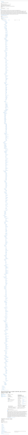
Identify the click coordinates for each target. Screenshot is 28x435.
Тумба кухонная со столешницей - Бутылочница (7, 203)
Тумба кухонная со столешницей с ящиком (7, 206)
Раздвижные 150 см (7, 36)
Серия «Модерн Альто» (6, 53)
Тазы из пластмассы (7, 298)
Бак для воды (6, 352)
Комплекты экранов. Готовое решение (6, 98)
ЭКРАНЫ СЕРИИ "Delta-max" (6, 90)
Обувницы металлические (7, 258)
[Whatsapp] (6, 431)
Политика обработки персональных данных (11, 417)
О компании (3, 389)
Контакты (3, 388)
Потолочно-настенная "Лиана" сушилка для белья (7, 284)
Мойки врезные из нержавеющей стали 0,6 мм (7, 60)
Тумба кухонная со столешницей (5, 192)
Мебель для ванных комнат (5, 245)
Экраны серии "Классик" (6, 88)
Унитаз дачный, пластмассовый (7, 346)
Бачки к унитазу (6, 23)
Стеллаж (6, 233)
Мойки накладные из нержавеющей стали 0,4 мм (7, 67)
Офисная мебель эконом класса (5, 223)
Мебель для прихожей (5, 255)
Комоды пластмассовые (7, 266)
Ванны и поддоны (5, 24)
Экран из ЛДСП (5, 141)
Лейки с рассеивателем (7, 356)
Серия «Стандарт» (7, 54)
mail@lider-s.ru (2, 1)
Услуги (4, 381)
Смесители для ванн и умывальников (5, 38)
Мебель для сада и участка (5, 260)
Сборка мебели (5, 382)
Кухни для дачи (6, 261)
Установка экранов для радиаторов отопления (5, 384)
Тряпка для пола (6, 290)
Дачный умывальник (5, 101)
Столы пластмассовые (7, 272)
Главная (3, 385)
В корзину (9, 398)
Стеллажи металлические (7, 221)
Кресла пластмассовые (7, 271)
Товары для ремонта (4, 374)
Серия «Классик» (6, 52)
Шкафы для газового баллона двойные (6, 372)
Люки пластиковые (7, 76)
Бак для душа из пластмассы (7, 339)
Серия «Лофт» (6, 55)
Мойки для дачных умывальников (7, 164)
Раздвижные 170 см (7, 37)
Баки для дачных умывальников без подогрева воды (7, 154)
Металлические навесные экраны (7, 85)
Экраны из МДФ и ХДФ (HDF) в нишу (6, 129)
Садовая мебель (5, 362)
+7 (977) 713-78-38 (3, 431)
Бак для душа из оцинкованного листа (7, 341)
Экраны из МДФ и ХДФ (6, 92)
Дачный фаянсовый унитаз (7, 344)
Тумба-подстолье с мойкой (5, 189)
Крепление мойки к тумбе (6, 72)
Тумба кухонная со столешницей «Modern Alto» (7, 199)
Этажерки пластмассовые (7, 267)
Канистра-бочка (6, 351)
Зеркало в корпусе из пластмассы (7, 306)
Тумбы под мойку (5, 51)
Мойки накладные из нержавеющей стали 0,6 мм (7, 70)
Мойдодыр (6, 104)
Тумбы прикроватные (7, 242)
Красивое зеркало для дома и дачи (5, 301)
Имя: (1, 3)
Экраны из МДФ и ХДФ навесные (6, 127)
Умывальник (7, 22)
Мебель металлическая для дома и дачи (5, 217)
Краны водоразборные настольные (7, 40)
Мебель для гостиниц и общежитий (5, 236)
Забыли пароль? (6, 17)
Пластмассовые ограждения (7, 361)
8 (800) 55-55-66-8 (2, 432)
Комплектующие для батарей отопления (5, 133)
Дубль (6, 327)
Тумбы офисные (6, 224)
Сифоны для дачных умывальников (7, 169)
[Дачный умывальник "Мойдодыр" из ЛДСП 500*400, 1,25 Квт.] (4, 394)
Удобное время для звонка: (3, 5)
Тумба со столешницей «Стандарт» (7, 197)
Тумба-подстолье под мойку (5, 181)
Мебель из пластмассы (5, 265)
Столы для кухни (6, 239)
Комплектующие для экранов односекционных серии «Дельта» (7, 136)
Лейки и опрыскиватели (5, 355)
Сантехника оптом (5, 20)
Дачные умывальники (4, 142)
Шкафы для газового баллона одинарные (7, 369)
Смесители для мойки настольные (7, 48)
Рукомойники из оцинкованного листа (7, 150)
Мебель (4, 215)
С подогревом (7, 102)
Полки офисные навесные (6, 230)
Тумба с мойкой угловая (6, 190)
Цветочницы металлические (7, 311)
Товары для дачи (4, 320)
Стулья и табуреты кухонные (5, 212)
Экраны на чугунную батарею (6, 87)
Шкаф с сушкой (6, 179)
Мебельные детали (5, 274)
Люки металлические (7, 75)
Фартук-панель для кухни (5, 214)
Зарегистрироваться (3, 17)
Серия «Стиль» (6, 57)
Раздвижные (7, 34)
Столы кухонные (5, 211)
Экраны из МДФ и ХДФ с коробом (6, 125)
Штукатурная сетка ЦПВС (5, 375)
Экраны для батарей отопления (5, 83)
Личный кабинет (2, 15)
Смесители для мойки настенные (7, 45)
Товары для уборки (5, 288)
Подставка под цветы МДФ (6, 309)
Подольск (3, 18)
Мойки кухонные (5, 58)
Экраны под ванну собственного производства (5, 27)
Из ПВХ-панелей (6, 29)
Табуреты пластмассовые (7, 273)
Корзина (2, 429)
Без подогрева (6, 103)
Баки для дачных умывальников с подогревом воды (7, 158)
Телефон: (8, 409)
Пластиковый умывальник (7, 106)
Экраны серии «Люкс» (6, 132)
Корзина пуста (5, 15)
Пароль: (2, 16)
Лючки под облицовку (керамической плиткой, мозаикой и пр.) (7, 79)
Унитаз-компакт (6, 21)
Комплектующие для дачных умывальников (5, 151)
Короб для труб (6, 100)
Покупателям (3, 386)
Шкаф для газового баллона (5, 367)
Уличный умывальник (7, 105)
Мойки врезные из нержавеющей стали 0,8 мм (7, 63)
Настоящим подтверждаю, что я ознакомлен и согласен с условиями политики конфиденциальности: (11, 10)
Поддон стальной (6, 25)
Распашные (7, 35)
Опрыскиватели (7, 357)
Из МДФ (6, 28)
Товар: (18, 407)
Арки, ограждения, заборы (5, 358)
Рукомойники (5, 148)
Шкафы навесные (5, 171)
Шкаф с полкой (6, 178)
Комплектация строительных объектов (5, 111)
